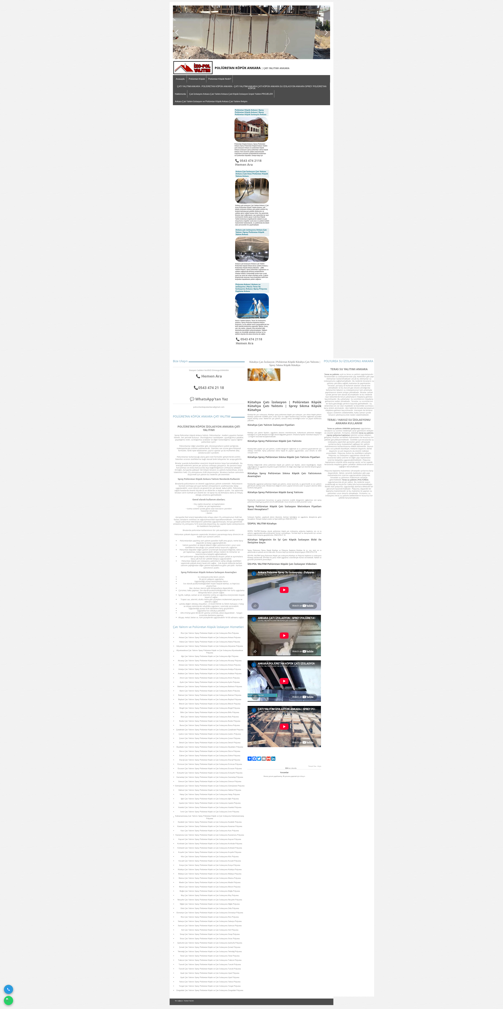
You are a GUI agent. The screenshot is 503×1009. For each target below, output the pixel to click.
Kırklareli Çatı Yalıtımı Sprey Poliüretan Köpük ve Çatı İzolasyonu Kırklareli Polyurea (209, 848)
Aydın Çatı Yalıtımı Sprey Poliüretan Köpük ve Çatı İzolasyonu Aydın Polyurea (210, 682)
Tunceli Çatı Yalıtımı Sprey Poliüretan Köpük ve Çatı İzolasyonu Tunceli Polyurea (210, 964)
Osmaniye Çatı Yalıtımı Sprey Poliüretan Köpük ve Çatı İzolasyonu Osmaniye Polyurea (209, 913)
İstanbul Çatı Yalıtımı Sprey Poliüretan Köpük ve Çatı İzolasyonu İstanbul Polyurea (209, 807)
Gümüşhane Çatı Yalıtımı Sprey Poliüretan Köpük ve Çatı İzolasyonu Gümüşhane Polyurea (209, 786)
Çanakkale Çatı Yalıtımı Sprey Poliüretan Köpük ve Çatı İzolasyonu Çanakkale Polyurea (209, 730)
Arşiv (319, 766)
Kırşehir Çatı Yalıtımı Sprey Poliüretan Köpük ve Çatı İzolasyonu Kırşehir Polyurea (209, 852)
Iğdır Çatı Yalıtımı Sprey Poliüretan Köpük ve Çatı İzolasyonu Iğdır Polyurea (210, 799)
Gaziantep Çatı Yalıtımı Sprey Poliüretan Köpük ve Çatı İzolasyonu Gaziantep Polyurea (209, 777)
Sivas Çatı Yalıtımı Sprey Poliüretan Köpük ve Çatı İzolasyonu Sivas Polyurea (210, 939)
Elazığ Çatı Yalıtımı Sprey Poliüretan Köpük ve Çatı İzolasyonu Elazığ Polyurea (209, 760)
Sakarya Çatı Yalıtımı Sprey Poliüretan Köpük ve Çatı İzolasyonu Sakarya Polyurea (210, 921)
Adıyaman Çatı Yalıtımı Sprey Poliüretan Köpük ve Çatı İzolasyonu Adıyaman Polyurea (209, 646)
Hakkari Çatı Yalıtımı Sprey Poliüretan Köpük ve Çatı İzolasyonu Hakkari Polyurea (209, 790)
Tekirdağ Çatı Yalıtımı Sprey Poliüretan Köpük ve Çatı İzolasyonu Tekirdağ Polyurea (210, 951)
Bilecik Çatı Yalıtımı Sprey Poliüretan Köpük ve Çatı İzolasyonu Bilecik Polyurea (209, 704)
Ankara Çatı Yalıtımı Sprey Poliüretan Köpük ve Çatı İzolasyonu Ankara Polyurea (209, 637)
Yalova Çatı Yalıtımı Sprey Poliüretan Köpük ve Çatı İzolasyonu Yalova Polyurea (209, 982)
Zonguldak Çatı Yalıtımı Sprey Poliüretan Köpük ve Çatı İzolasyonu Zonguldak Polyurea (209, 990)
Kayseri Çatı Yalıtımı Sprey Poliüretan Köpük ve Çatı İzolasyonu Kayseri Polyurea (209, 839)
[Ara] (8, 989)
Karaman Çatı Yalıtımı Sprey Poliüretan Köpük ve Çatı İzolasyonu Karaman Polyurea (209, 826)
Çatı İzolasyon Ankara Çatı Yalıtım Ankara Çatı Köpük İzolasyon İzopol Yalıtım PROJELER (231, 94)
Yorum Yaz (312, 766)
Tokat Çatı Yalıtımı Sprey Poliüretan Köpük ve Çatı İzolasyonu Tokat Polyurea (209, 956)
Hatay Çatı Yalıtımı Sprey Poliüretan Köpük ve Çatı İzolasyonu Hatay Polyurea (210, 794)
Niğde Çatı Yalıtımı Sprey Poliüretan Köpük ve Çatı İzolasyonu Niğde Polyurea (210, 904)
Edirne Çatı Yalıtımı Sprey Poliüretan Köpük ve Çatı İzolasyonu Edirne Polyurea (209, 756)
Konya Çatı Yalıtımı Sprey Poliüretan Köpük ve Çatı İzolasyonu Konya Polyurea (209, 865)
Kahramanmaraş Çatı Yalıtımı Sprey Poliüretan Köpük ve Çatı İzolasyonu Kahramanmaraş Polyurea (209, 817)
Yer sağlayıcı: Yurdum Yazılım (184, 1001)
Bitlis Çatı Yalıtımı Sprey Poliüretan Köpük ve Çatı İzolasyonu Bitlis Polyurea (209, 712)
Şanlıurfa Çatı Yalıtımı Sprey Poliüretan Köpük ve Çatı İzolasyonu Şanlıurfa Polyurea (209, 943)
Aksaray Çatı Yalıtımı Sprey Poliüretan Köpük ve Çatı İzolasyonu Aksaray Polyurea (209, 661)
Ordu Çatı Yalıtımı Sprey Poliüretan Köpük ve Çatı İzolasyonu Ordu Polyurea (210, 908)
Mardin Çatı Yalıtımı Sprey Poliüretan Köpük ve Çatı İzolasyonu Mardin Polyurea (209, 882)
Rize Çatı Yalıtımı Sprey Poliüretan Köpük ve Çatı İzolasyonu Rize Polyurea (210, 633)
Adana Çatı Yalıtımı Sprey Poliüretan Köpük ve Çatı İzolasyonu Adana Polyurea (209, 642)
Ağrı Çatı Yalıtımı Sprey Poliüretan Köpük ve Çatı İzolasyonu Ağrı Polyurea (209, 656)
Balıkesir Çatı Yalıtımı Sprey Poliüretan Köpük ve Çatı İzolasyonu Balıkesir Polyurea (209, 686)
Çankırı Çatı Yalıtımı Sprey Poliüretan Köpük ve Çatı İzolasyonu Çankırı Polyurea (210, 734)
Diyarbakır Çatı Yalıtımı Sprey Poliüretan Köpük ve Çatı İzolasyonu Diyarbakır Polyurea (209, 747)
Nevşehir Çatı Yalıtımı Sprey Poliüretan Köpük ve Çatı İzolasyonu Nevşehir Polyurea (209, 900)
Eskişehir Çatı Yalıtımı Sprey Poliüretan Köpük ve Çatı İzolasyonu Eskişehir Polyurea (209, 773)
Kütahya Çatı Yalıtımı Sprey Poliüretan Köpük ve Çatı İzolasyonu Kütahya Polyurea (210, 869)
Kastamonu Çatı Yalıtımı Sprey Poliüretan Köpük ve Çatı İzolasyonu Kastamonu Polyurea (210, 835)
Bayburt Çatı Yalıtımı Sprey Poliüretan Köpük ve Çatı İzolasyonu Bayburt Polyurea (209, 699)
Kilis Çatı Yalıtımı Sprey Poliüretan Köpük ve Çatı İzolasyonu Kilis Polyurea (210, 857)
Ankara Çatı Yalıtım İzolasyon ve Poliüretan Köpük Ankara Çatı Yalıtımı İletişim (211, 101)
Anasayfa (180, 79)
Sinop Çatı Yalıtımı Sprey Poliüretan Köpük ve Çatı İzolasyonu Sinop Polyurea (210, 934)
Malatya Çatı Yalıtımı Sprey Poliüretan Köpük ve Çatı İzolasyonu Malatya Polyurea (209, 874)
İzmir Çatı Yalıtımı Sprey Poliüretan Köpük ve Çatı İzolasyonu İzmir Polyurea (209, 812)
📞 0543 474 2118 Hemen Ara (248, 162)
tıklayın (302, 776)
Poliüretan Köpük (197, 79)
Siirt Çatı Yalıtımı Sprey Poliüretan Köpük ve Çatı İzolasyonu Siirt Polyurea (209, 930)
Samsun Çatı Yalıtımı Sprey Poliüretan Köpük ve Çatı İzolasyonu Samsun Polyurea (210, 926)
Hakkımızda (180, 94)
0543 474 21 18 (211, 387)
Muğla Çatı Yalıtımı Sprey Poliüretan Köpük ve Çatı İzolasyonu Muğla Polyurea (210, 891)
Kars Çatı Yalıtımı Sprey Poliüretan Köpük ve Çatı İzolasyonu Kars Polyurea (210, 831)
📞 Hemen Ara (209, 376)
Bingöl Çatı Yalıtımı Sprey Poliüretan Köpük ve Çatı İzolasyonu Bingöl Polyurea (209, 708)
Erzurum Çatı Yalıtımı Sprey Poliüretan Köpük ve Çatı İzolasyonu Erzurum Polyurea (210, 769)
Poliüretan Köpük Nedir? (219, 79)
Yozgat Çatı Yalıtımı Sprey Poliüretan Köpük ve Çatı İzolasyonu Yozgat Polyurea (209, 986)
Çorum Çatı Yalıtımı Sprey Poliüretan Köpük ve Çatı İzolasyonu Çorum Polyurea (209, 738)
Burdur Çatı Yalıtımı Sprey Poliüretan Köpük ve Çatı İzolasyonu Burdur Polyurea (209, 721)
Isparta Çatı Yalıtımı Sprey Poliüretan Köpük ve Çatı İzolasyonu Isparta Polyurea (209, 803)
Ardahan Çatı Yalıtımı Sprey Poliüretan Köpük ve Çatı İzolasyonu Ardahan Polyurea (209, 674)
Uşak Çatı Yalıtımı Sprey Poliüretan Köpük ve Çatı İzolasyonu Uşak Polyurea (209, 973)
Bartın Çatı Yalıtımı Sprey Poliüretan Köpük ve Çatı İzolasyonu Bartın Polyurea (210, 691)
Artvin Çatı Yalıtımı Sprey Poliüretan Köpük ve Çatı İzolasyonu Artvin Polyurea (210, 678)
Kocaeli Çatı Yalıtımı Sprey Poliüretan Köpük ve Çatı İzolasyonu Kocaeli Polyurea (210, 861)
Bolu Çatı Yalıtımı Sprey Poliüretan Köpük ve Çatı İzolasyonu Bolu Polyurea (210, 717)
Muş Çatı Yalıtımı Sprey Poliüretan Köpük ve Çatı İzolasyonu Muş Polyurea (210, 895)
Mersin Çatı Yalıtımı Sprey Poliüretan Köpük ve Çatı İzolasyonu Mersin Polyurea (209, 887)
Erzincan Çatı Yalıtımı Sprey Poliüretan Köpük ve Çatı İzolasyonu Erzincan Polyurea (209, 764)
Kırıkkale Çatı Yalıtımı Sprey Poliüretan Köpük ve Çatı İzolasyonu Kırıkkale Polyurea (209, 844)
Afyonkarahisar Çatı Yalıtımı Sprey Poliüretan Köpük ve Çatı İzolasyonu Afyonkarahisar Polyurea (209, 651)
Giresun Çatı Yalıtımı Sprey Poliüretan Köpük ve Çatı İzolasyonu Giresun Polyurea (209, 781)
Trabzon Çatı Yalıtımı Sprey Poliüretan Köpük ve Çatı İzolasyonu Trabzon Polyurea (209, 960)
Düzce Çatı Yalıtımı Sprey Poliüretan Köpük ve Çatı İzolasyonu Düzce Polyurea (209, 751)
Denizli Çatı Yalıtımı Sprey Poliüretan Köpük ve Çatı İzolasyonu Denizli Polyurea (209, 743)
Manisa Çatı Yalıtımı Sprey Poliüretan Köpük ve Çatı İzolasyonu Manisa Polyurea (210, 878)
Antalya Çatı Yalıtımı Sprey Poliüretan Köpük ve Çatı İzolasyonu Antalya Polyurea (209, 669)
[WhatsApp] (8, 1000)
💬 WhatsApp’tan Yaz (209, 398)
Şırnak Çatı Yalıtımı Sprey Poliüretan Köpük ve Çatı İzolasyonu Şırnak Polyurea (209, 947)
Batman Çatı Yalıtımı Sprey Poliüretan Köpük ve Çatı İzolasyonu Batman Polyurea (209, 695)
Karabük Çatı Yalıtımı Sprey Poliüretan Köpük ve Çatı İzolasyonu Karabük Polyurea (210, 822)
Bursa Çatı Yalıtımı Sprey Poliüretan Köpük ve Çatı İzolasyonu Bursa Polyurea (210, 725)
